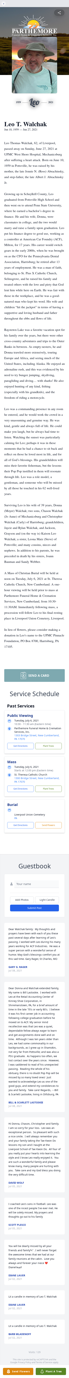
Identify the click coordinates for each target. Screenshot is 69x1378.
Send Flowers (48, 825)
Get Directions (20, 745)
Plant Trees (48, 745)
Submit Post (34, 908)
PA (15, 818)
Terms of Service (44, 1362)
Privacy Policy (24, 1362)
